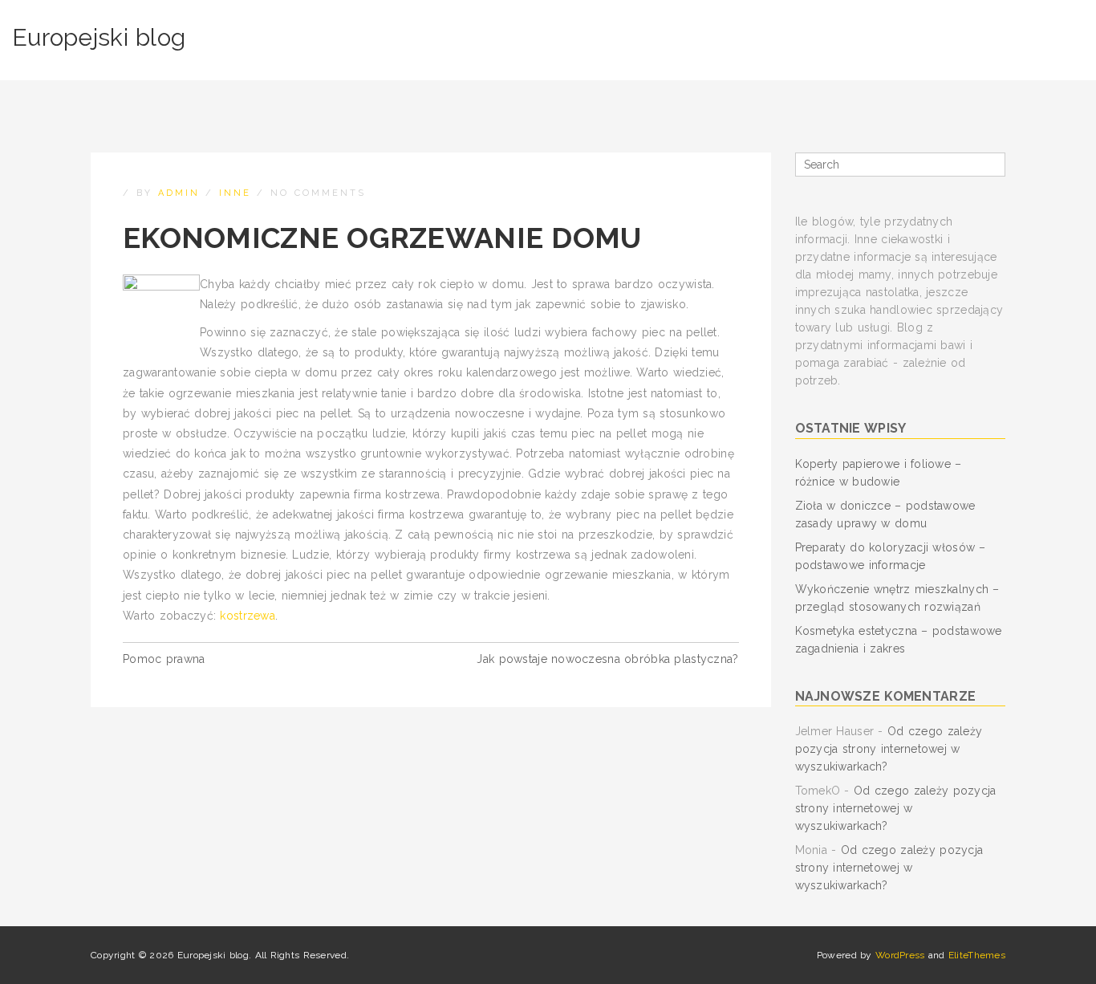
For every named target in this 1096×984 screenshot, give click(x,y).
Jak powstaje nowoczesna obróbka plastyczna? (607, 659)
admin (179, 193)
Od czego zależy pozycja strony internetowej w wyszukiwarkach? (889, 749)
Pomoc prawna (164, 659)
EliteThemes (976, 955)
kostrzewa (247, 615)
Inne (235, 193)
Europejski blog (98, 37)
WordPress (900, 955)
